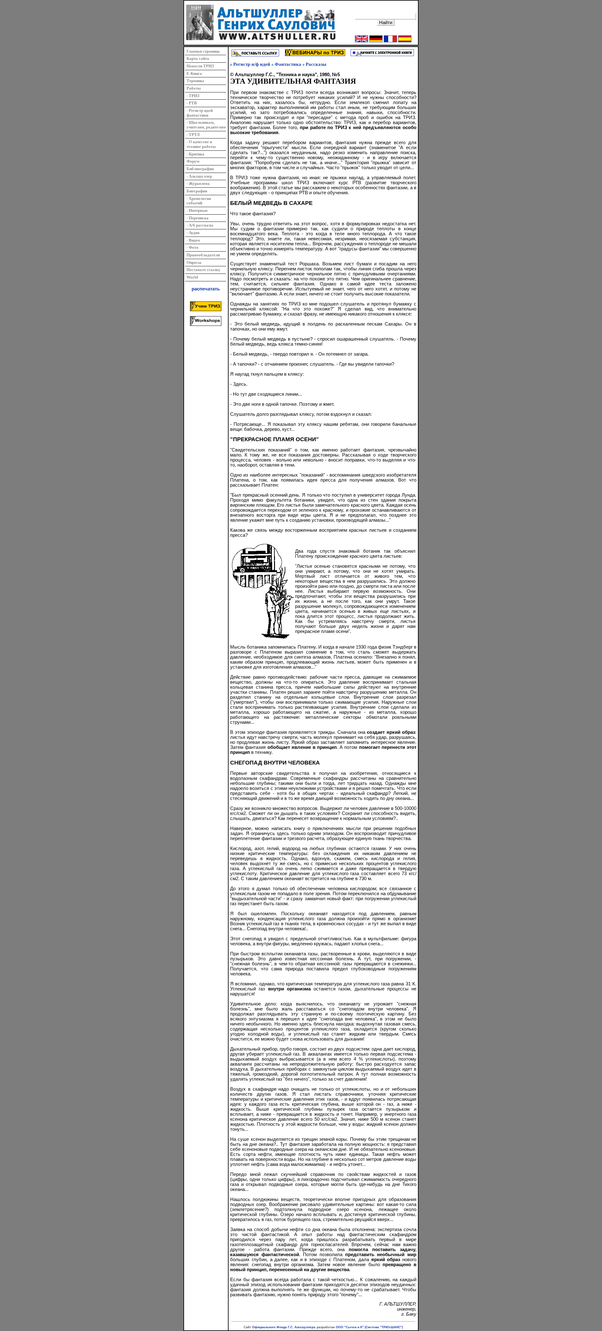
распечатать (206, 288)
